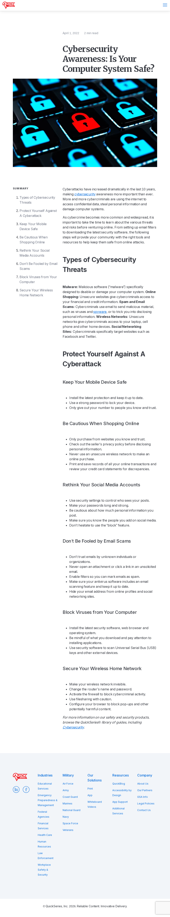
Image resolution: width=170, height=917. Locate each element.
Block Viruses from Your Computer (38, 279)
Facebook (26, 789)
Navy (66, 816)
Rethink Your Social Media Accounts (34, 253)
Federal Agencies (43, 814)
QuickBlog (118, 783)
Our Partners (144, 790)
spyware (100, 312)
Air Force (68, 783)
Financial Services (43, 826)
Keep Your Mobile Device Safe (33, 226)
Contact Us (144, 810)
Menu (165, 4)
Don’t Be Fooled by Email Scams (38, 266)
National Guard (71, 810)
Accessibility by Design (122, 793)
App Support (120, 801)
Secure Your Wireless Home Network (36, 292)
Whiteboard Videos (94, 804)
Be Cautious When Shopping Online (33, 240)
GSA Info (142, 797)
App (89, 795)
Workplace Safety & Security (44, 869)
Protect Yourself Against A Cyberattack (38, 213)
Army (66, 790)
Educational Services (45, 786)
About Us (142, 783)
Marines (67, 803)
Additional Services (118, 811)
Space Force (70, 823)
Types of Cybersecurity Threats (37, 200)
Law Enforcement (45, 856)
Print (90, 788)
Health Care (45, 835)
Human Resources (44, 844)
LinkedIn (16, 789)
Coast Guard (70, 797)
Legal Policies (145, 803)
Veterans (68, 830)
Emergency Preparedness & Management (47, 800)
